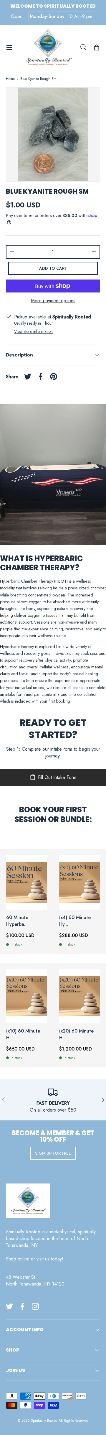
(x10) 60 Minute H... (23, 1034)
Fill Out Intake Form (57, 777)
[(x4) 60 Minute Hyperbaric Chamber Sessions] (79, 882)
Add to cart (53, 268)
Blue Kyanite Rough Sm (38, 78)
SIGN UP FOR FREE (53, 1153)
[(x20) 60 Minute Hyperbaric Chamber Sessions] (79, 996)
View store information (33, 331)
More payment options (53, 300)
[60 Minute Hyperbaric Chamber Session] (26, 882)
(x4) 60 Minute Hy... (75, 921)
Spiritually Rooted (44, 1420)
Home (10, 78)
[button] (96, 47)
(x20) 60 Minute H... (76, 1034)
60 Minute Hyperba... (17, 921)
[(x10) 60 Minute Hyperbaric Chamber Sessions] (26, 996)
